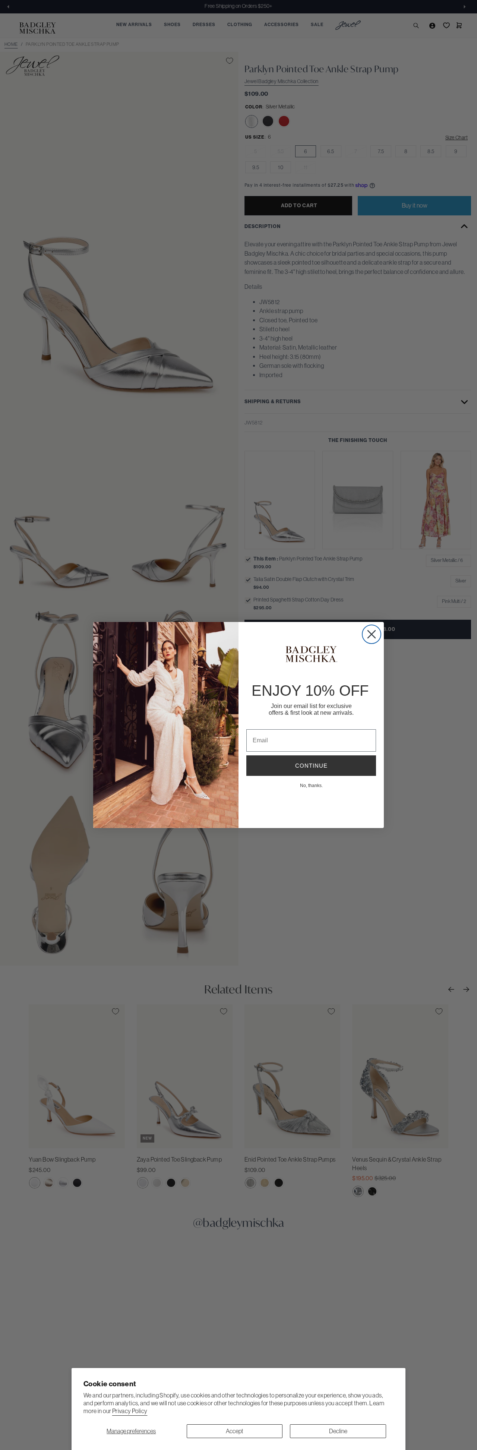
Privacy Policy (130, 1411)
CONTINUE (311, 765)
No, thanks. (311, 785)
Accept (234, 1431)
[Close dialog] (371, 634)
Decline (338, 1431)
